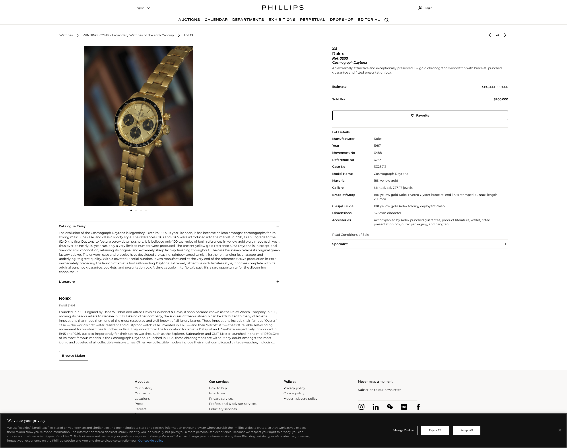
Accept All (466, 430)
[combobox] (142, 8)
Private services (221, 399)
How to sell (217, 393)
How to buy (218, 388)
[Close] (560, 430)
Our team (142, 393)
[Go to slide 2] (136, 210)
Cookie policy (294, 393)
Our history (143, 388)
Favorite (422, 115)
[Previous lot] (490, 35)
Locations (142, 399)
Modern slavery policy (300, 399)
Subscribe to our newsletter (379, 390)
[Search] (387, 20)
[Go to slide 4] (146, 210)
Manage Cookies (403, 430)
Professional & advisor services (232, 404)
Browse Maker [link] (73, 356)
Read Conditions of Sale (350, 235)
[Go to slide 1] (131, 210)
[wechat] (389, 406)
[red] (404, 406)
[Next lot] (505, 35)
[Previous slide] (85, 126)
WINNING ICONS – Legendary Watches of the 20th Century (128, 35)
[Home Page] (283, 8)
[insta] (361, 406)
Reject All (435, 430)
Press (139, 404)
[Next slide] (191, 126)
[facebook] (418, 406)
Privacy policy (294, 388)
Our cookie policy (150, 440)
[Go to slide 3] (141, 210)
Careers (140, 409)
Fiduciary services (223, 409)
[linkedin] (375, 406)
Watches (66, 35)
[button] (137, 126)
